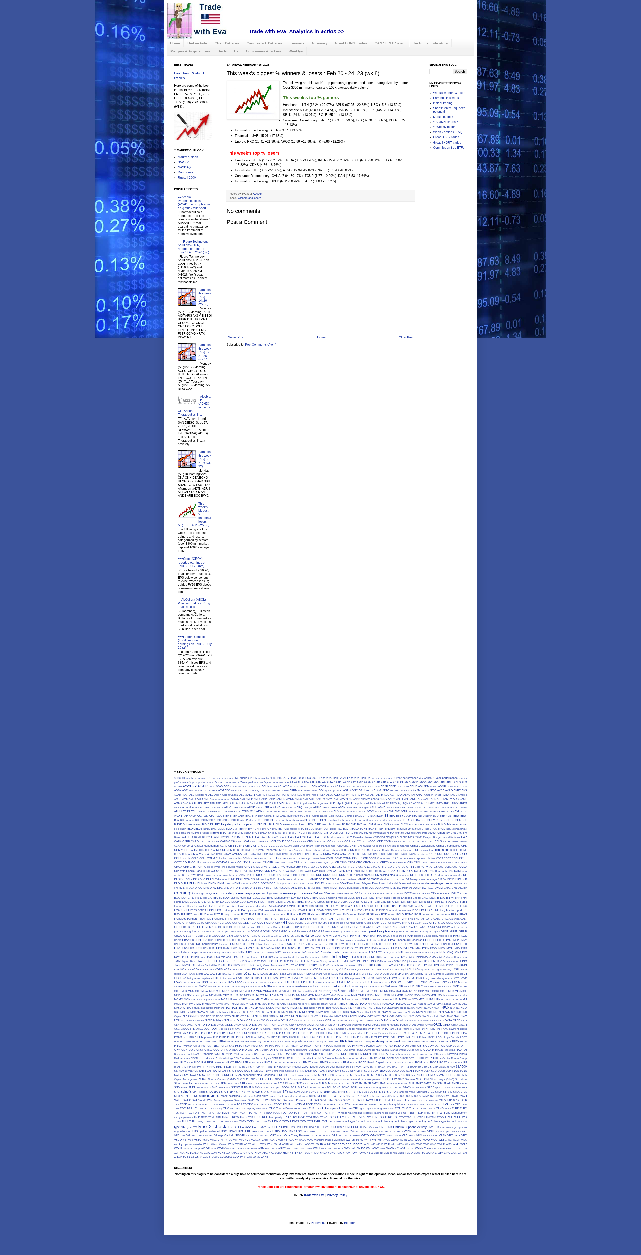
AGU (362, 790)
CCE (341, 841)
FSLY (301, 918)
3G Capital (425, 777)
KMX (442, 965)
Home (175, 43)
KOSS (233, 969)
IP (182, 956)
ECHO (386, 893)
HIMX (391, 939)
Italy (385, 957)
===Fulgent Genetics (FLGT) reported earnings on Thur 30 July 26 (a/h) (195, 642)
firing (442, 910)
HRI (394, 943)
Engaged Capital (411, 897)
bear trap (280, 820)
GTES (261, 935)
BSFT (304, 832)
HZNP (250, 948)
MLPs (291, 995)
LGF (371, 973)
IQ (241, 956)
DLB (464, 879)
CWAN (293, 871)
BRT (291, 832)
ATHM (178, 811)
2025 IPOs (360, 778)
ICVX (350, 948)
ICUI (343, 948)
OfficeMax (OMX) (348, 1020)
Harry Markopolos (442, 935)
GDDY (247, 922)
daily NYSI (406, 871)
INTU (401, 952)
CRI (404, 862)
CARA (178, 841)
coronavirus (406, 858)
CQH (325, 862)
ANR (433, 799)
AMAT (419, 794)
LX (403, 982)
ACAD (219, 786)
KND (457, 965)
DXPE (447, 887)
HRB (388, 943)
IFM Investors (379, 948)
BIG (217, 824)
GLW (340, 926)
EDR (421, 893)
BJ (343, 824)
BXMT (197, 837)
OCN (292, 1020)
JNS (373, 961)
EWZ (241, 906)
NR (453, 1012)
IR (259, 957)
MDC (218, 991)
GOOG (255, 931)
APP (296, 803)
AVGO (370, 811)
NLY (304, 1011)
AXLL (463, 811)
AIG (379, 790)
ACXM (360, 786)
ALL (299, 794)
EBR (341, 893)
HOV (304, 943)
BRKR (241, 832)
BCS (220, 820)
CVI (251, 871)
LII (465, 973)
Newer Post (236, 337)
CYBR (341, 870)
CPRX (312, 862)
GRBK (363, 931)
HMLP (455, 940)
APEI (219, 803)
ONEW (237, 1024)
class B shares (313, 850)
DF (465, 874)
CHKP (178, 849)
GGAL (449, 922)
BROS (255, 832)
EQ (222, 901)
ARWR (333, 807)
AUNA (284, 811)
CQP (331, 862)
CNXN (411, 854)
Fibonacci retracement (399, 910)
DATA (457, 870)
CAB (268, 837)
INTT (394, 952)
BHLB (191, 824)
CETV (248, 845)
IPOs (209, 956)
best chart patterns (362, 820)
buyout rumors (437, 832)
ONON (253, 1024)
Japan (185, 961)
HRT (421, 943)
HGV (308, 940)
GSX (243, 935)
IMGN (425, 948)
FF (347, 910)
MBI (412, 986)
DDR (335, 874)
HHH (314, 940)
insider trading (332, 952)
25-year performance (380, 778)
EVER (463, 901)
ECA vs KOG (368, 893)
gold (432, 926)
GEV (425, 922)
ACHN (265, 786)
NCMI (262, 1007)
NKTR (273, 1011)
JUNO (463, 961)
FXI (422, 918)
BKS (386, 824)
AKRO (449, 790)
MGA (392, 991)
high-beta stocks (370, 940)
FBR (456, 905)
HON (251, 943)
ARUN (325, 807)
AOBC (457, 798)
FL (222, 914)
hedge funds (249, 940)
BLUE (198, 828)
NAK (307, 1003)
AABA (305, 782)
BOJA (346, 828)
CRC (359, 862)
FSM (308, 918)
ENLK (432, 897)
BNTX (282, 828)
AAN (318, 782)
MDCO (226, 990)
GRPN (454, 931)
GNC (393, 926)
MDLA (243, 990)
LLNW (274, 978)
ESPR (329, 901)
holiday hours (210, 943)
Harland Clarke (422, 935)
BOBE (304, 828)
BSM (311, 832)
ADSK (177, 790)
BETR (405, 819)
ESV (366, 901)
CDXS (411, 841)
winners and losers (249, 197)
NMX (327, 1012)
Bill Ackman (283, 824)
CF (255, 845)
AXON (178, 815)
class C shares (331, 850)
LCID (256, 973)
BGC (423, 820)
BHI (185, 824)
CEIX (431, 841)
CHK (464, 845)
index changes (190, 952)
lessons (343, 973)
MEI (295, 991)
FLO (283, 914)
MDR (259, 990)
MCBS (441, 986)
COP (395, 858)
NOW (419, 1011)
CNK (363, 854)
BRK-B (233, 832)
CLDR (350, 849)
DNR (237, 883)
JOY (426, 961)
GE (285, 922)
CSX (367, 866)
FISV (177, 914)
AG (300, 790)
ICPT (337, 948)
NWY (464, 1016)
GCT (234, 922)
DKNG (451, 879)
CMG (253, 853)
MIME (463, 991)
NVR (391, 1016)
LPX (218, 982)
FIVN (210, 914)
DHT (214, 879)
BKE (359, 824)
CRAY (343, 862)
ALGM (243, 794)
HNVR (190, 944)
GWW (336, 935)
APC (206, 803)
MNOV (370, 995)
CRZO (311, 866)
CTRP (418, 866)
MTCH (423, 999)
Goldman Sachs (240, 931)
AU (264, 811)
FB (433, 905)
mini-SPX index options (194, 995)
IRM (270, 957)
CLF (417, 849)
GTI (276, 935)
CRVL (256, 866)
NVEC (370, 1016)
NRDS (187, 1016)
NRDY (195, 1016)
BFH (412, 819)
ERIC (300, 901)
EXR (365, 905)
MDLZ (251, 990)
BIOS (294, 824)
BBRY (443, 815)
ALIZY (271, 794)
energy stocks (392, 897)
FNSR (370, 914)
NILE (246, 1012)
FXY (427, 918)
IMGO (433, 948)
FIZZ (217, 914)
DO (251, 883)
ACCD (233, 786)
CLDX (366, 849)
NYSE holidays (214, 1020)
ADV (191, 790)
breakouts (206, 832)
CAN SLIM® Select (390, 43)
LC (245, 973)
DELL (413, 874)
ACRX (338, 786)
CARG (195, 841)
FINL (436, 910)
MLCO (260, 995)
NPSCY (428, 1012)
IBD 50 (285, 948)
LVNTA (386, 982)
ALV (392, 794)
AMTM (321, 799)
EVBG (455, 901)
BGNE (446, 820)
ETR (415, 901)
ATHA (463, 807)
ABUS (457, 782)
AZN (205, 815)
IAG (263, 948)
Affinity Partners (260, 790)
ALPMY (345, 794)
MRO (320, 999)
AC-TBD (203, 786)
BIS (324, 824)
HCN (218, 940)
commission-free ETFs (265, 858)
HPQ (375, 943)
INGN (290, 952)
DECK (375, 874)
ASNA (381, 807)
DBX (286, 874)
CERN (232, 845)
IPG (187, 956)
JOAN (379, 961)
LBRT (239, 973)
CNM (369, 854)
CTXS (434, 866)
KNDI (463, 965)
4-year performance (445, 777)
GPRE (304, 931)
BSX (317, 832)
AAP (332, 782)
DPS (206, 887)
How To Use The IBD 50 (322, 944)
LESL (334, 973)
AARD (346, 782)
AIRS (404, 790)
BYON (225, 837)
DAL (425, 870)
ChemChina (364, 845)
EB (321, 893)
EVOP (220, 906)
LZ (449, 982)
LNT (371, 978)
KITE (366, 965)
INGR (297, 952)
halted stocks (399, 935)
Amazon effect (432, 794)
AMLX (257, 799)
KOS (226, 969)
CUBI (455, 866)
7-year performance (251, 782)
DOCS (265, 883)
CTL (395, 866)
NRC (458, 1012)
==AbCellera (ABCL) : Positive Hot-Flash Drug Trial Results (194, 603)
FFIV (353, 910)
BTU (329, 832)
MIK (457, 990)
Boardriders (293, 828)
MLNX (283, 995)
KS (291, 969)
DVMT (385, 887)
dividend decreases (297, 879)
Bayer (380, 815)
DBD (259, 874)
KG (296, 965)
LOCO (393, 978)
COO (355, 858)
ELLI (263, 897)
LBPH (231, 973)
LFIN (358, 973)
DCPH (301, 875)
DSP (277, 887)
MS (344, 999)
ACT (345, 786)
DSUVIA (285, 887)
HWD (234, 948)
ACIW (300, 786)
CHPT (186, 849)
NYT (226, 1020)
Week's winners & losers (449, 93)
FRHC (228, 918)
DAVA (193, 874)
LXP (416, 982)
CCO (366, 841)
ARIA (220, 807)
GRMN (445, 931)
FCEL (186, 910)
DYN (454, 887)
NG (458, 1007)
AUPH (292, 811)
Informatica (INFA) (263, 952)
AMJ (242, 799)
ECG (379, 893)
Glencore (251, 927)
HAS (456, 935)
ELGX (256, 897)
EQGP (235, 901)
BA (227, 815)
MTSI (452, 999)
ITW (391, 957)
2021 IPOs (318, 777)
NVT (411, 1016)
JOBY (397, 961)
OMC (183, 1024)
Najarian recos (295, 1003)
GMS (386, 927)
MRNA (313, 999)
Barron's (349, 815)
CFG (260, 845)
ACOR (322, 786)
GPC (284, 931)
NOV (385, 1011)
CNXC (403, 854)
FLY (318, 914)
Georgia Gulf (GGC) (375, 922)
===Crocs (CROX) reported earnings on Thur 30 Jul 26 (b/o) (192, 562)
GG (443, 922)
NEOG (335, 1007)
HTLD (463, 944)
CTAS (374, 866)
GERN (403, 922)
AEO (227, 790)
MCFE (463, 986)
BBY (176, 819)
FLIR (260, 914)
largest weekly (443, 969)
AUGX (277, 811)
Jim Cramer (312, 961)
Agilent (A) (330, 790)
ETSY (430, 901)
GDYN (278, 922)
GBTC (192, 922)
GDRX (270, 922)
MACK (203, 986)
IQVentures (250, 957)
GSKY (222, 935)
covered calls (207, 862)
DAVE (200, 875)
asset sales (414, 807)
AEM (221, 790)
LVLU (368, 982)
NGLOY (184, 1012)
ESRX (344, 901)
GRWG (178, 935)
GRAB (328, 931)
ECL (393, 893)
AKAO (425, 790)
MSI (395, 999)
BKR (380, 824)
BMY (251, 828)
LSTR (254, 982)
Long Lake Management (437, 978)
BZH (240, 837)
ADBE (392, 786)
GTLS (290, 935)
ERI (294, 901)
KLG (417, 965)
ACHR (273, 786)
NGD (464, 1007)
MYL (258, 1003)
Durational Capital (357, 887)
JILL (303, 961)
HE (240, 940)
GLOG (286, 926)
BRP (285, 832)
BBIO (421, 815)
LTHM (295, 982)
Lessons (297, 43)
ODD (313, 1020)
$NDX (177, 778)
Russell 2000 (187, 177)
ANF (407, 798)
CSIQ (332, 866)
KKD (372, 965)
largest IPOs (426, 969)
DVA (371, 887)
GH (176, 926)
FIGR (428, 910)
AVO (385, 811)
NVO (385, 1016)
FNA (339, 914)
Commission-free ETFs (448, 147)
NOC (339, 1012)
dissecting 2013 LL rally (271, 879)
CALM (348, 837)
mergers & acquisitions (341, 991)
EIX (215, 897)
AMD (200, 798)
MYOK (272, 1003)
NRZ (208, 1016)
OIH (392, 1020)
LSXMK (272, 982)
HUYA (218, 948)
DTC (300, 887)
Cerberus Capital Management (200, 845)
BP (376, 828)
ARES (177, 807)
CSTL (354, 866)
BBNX (428, 815)
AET (240, 790)
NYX (233, 1020)
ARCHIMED (436, 803)
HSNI (444, 944)
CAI (304, 837)
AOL (464, 798)
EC (352, 893)
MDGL (235, 991)
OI (387, 1020)
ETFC (390, 901)
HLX (441, 940)
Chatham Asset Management (319, 845)
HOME (242, 943)
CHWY (217, 849)
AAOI (325, 782)
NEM (328, 1007)
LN (320, 978)
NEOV (343, 1007)
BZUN (247, 837)
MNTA (387, 995)
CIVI (279, 850)
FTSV (362, 918)
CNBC (300, 854)
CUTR (223, 871)
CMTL (285, 854)
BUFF (342, 832)
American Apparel (220, 799)
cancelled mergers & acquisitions (393, 837)
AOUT (193, 803)
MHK (451, 990)
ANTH (440, 799)
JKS (338, 961)
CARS (224, 841)
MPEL (251, 999)
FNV (377, 914)
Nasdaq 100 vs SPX (430, 1003)
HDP (234, 940)
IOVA (177, 956)
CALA (325, 837)
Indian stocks (229, 952)
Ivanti (397, 957)
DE (347, 874)
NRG (202, 1016)
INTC (378, 952)
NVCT (354, 1016)
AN (350, 798)
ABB (379, 782)
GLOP (295, 927)
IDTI (356, 948)
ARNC (277, 807)
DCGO (293, 875)
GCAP (215, 922)
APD (212, 803)
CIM (242, 850)
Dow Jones (185, 172)
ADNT (450, 786)
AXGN (450, 811)
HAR (410, 935)
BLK (440, 824)
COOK (364, 858)
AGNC (354, 790)
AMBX (177, 799)
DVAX (378, 887)
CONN (347, 858)
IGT (390, 948)
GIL (201, 926)
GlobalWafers (273, 927)
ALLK (322, 794)
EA (465, 887)
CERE (223, 845)
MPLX (259, 999)
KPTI (248, 969)
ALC (211, 794)
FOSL (418, 914)
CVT (280, 871)
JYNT (184, 965)
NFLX (445, 1007)
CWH (301, 871)
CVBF (238, 871)
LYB (430, 982)
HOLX (234, 943)
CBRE (302, 841)
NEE (305, 1007)
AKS (464, 790)
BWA (177, 837)
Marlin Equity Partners (364, 986)
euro (437, 901)
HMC (448, 939)
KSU (303, 969)
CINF (248, 850)
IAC (258, 948)
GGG (457, 922)
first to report (454, 910)
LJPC (246, 978)
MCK (184, 991)
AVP (391, 811)
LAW (192, 973)
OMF (198, 1024)
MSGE (380, 999)
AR (410, 803)
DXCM (439, 887)
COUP (187, 862)
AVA (342, 811)
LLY (287, 978)
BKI (365, 824)
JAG (435, 956)
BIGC (253, 824)
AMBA (445, 794)
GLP (302, 927)
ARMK (251, 807)
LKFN (257, 978)
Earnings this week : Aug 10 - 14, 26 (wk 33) (204, 297)
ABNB (414, 782)
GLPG (310, 927)
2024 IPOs (346, 777)
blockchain (180, 828)
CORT (439, 858)
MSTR (403, 999)
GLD (225, 927)
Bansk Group (311, 815)
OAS (249, 1020)
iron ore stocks (282, 957)
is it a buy (340, 957)
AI (375, 790)
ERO (313, 901)
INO (304, 952)
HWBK (227, 948)
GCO (228, 922)
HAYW (177, 940)
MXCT (227, 1003)
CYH (349, 870)
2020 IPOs (304, 777)
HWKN (241, 948)
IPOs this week (223, 956)
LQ (224, 982)
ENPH (450, 897)
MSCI (358, 999)
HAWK (463, 935)
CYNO (356, 871)
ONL (245, 1024)
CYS (371, 871)
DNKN (221, 883)
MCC (449, 986)
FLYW (325, 914)
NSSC (219, 1016)
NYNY (192, 1020)
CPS (319, 862)
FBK (444, 906)
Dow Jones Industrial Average (390, 883)
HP (348, 944)
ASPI (396, 807)
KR (254, 969)
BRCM (450, 828)
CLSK (191, 853)
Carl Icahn (205, 841)
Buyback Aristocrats (416, 832)
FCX (218, 910)
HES (296, 940)
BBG (414, 815)
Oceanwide (273, 1020)
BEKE (315, 820)
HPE (353, 943)
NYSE (200, 1020)
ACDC (257, 786)
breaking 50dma (190, 832)
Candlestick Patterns (264, 43)
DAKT (417, 870)
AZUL (219, 815)
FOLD (400, 914)
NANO (363, 1003)
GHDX (183, 927)
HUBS (184, 948)
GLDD (232, 927)
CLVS (199, 853)
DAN (431, 870)
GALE (445, 918)
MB (401, 986)
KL (383, 965)
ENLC (425, 897)
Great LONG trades (351, 43)
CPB (270, 862)
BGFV (431, 819)
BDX (267, 820)
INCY (177, 952)
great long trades (381, 931)
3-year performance (406, 777)
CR (337, 862)
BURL (349, 832)
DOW (343, 883)
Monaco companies (202, 999)
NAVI (234, 1007)
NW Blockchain (430, 1016)
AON (177, 803)
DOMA (310, 883)
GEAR (292, 922)
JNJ (358, 961)
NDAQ (285, 1007)
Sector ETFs (228, 51)
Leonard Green (321, 973)
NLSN (297, 1011)
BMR (235, 828)
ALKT (293, 794)
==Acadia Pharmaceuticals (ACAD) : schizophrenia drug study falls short (194, 202)
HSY (457, 943)
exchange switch (284, 905)
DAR (450, 871)
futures (395, 918)
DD (313, 874)
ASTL (425, 807)
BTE (323, 832)
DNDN (212, 883)
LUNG (339, 982)
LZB (454, 982)
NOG (346, 1012)
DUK (335, 887)
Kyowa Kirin (362, 969)
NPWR (446, 1011)
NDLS (294, 1007)
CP (265, 862)
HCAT (211, 940)
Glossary (319, 43)
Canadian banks (362, 837)
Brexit (215, 832)
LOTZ (456, 978)
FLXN (310, 914)
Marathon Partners (284, 986)
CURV (215, 870)
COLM (211, 858)
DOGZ (302, 883)
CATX (253, 841)
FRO (243, 918)
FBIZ (439, 906)
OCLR (284, 1020)
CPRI (297, 862)
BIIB (259, 824)
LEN (309, 973)
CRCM (367, 862)
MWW (219, 1003)
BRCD (441, 828)
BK (348, 824)
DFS (177, 879)
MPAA (236, 999)
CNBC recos (331, 853)
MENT (319, 990)
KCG (237, 965)
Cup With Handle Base (188, 870)
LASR (455, 969)
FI (377, 910)
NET (365, 1007)
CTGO (388, 866)
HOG (198, 943)
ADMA (433, 786)
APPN (369, 803)
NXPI (177, 1020)
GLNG (260, 927)
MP (230, 999)
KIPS (359, 965)
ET (372, 901)
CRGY (392, 862)
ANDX (391, 798)
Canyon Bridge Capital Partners (441, 837)
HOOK (296, 944)
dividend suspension (392, 879)
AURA (300, 811)
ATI (193, 811)
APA (199, 803)
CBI (273, 841)
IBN (312, 948)
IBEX (293, 948)
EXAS (270, 905)
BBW (456, 815)
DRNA (245, 887)
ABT (443, 782)
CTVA (425, 866)
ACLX (307, 786)
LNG (340, 978)
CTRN (410, 866)
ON (205, 1024)
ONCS (220, 1024)
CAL (317, 837)
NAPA (371, 1003)
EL (220, 897)
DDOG (327, 874)
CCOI (372, 841)
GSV (237, 935)
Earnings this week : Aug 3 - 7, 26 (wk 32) (204, 459)
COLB (194, 858)
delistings (404, 875)
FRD (201, 918)
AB (373, 782)
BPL (387, 828)
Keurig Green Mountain (268, 965)
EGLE (463, 893)
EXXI (371, 906)
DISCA (245, 879)
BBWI (463, 815)
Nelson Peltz (316, 1007)
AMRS (290, 798)
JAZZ (201, 961)
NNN (333, 1012)
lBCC (225, 973)
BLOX (191, 828)
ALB (191, 794)
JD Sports (247, 961)
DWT (425, 887)
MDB (212, 990)
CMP (265, 854)
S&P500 (183, 162)
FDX (309, 910)
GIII (195, 926)
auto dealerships (323, 811)
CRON (440, 862)
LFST (365, 973)
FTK (341, 918)
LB (219, 973)
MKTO (239, 995)
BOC (311, 828)
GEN (307, 922)
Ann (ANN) (424, 799)
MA (190, 986)
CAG (291, 837)
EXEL (327, 905)
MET (363, 991)
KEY (285, 965)
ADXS (207, 790)
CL (285, 849)
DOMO (319, 883)
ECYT (408, 893)
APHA (239, 803)
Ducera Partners (322, 887)
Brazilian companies (409, 828)
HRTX (429, 943)
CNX (396, 854)
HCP (224, 940)
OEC (334, 1020)
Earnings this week (446, 98)
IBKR (300, 948)
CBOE (288, 841)
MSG (373, 999)
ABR (430, 782)
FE (314, 910)
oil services (423, 1020)
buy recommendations (376, 832)
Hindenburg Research (409, 939)
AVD (355, 811)
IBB (278, 948)
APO (282, 803)
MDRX (267, 990)
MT (409, 999)
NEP (351, 1007)
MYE (242, 1003)
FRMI (236, 918)
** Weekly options (445, 127)
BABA (233, 815)
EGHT (455, 893)
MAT (387, 986)
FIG (421, 910)
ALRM (360, 794)
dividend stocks (368, 879)
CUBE (448, 866)
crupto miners (236, 866)
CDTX (403, 841)
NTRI (279, 1016)
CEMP (454, 841)
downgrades (416, 883)
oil (401, 1020)
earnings (183, 892)
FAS (416, 906)
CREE (384, 862)
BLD (411, 824)
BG (418, 819)
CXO (322, 871)
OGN (377, 1020)
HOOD (288, 943)
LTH (287, 982)
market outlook (341, 986)
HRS (415, 944)
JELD (283, 961)
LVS (393, 982)
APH (232, 803)
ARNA (268, 807)
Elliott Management (278, 897)
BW (465, 832)
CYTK (378, 871)
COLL (202, 858)
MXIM (235, 1003)
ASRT (403, 807)
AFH (273, 790)
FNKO (361, 914)
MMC (304, 995)
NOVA (392, 1012)
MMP (318, 995)
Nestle (358, 1007)
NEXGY (428, 1007)
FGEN (360, 910)
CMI (259, 854)
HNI (176, 944)
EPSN (207, 901)
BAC (248, 815)
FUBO (370, 918)
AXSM (192, 815)
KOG (203, 969)
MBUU (433, 986)
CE (417, 841)
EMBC (307, 897)
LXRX (423, 982)
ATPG (231, 811)
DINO (231, 879)
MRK (297, 999)
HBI (198, 939)
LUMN (318, 982)
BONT (363, 828)
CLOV (177, 854)
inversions (418, 952)
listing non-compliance (200, 978)
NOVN (411, 1012)
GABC (437, 918)
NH (207, 1012)
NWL (457, 1016)
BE (272, 819)
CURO (206, 871)
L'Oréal (387, 969)
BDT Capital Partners (243, 820)
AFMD (285, 790)
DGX (196, 879)
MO (393, 995)
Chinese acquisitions (422, 845)
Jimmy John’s (327, 961)
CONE (338, 858)
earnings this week (297, 893)
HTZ (177, 948)
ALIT (264, 794)
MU (465, 999)
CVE (245, 871)
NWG (450, 1016)
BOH (326, 828)
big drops (228, 824)
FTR (355, 918)
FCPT (211, 910)
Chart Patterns (227, 43)
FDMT (301, 910)
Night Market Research (229, 1012)
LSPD (246, 982)
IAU (273, 948)
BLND (455, 824)
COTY (178, 862)
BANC (283, 815)
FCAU (178, 910)
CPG (282, 862)
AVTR (403, 811)
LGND (393, 973)
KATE (224, 965)
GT (249, 935)
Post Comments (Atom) (260, 344)
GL (220, 927)
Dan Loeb (441, 871)
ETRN (422, 901)
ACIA (286, 786)
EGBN (440, 893)
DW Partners (404, 887)
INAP (464, 948)
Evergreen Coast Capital (188, 906)
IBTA (317, 948)
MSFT (365, 999)
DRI (238, 887)
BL (398, 824)
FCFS (193, 910)
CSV (361, 866)
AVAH (349, 811)
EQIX (243, 901)
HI (325, 940)
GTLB (282, 935)
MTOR (444, 999)
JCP (233, 961)
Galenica (454, 918)
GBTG (200, 922)
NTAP (235, 1016)
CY (335, 870)
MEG (289, 991)
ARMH (242, 807)
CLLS (456, 850)
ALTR (379, 794)
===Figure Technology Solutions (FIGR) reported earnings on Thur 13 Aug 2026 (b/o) (193, 247)
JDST (256, 961)
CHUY (208, 850)
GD (240, 922)
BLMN (447, 824)
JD (239, 961)
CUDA (463, 866)
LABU (408, 969)
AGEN (306, 790)
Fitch (196, 914)
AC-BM (178, 786)
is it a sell (355, 957)
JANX (177, 961)
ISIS (365, 957)
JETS (290, 961)
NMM (319, 1011)
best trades (394, 820)
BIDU (211, 824)
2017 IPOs (290, 777)
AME (206, 799)
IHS (395, 948)
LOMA (418, 978)
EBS (347, 893)
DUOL (342, 887)
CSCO (324, 866)
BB (386, 815)
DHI (208, 879)
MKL (232, 995)
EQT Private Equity (271, 901)
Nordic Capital (365, 1012)
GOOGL (265, 931)
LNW (377, 978)
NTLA (250, 1016)
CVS (274, 870)
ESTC (359, 901)
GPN (297, 931)
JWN (177, 965)
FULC (387, 918)
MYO (264, 1003)
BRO (248, 832)
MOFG (426, 995)
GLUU (332, 926)
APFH (225, 803)
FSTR (315, 918)
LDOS (264, 973)
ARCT (447, 803)
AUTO (308, 811)
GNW (409, 926)
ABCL (400, 782)
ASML (373, 807)
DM (199, 883)
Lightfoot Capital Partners (448, 973)
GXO (343, 935)
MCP (198, 991)
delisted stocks (389, 874)
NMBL (311, 1011)
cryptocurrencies (296, 866)
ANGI (413, 798)
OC (263, 1020)
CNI (357, 854)
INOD (311, 952)
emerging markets (336, 897)
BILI (265, 824)
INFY (278, 952)
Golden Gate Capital (218, 931)
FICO (415, 910)
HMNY (463, 940)
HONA (258, 944)
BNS (274, 828)
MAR (260, 986)
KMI (436, 965)
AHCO (369, 790)
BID (204, 824)
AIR (391, 790)
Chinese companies (448, 845)
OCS (299, 1020)
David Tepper (229, 875)
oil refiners (410, 1020)
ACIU (293, 786)
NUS (322, 1016)
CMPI (272, 854)
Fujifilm (379, 918)
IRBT (264, 956)
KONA (210, 969)
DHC (202, 879)
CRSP (193, 866)
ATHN (186, 811)
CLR (184, 854)
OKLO (440, 1020)
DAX (248, 875)
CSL (339, 866)
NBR (247, 1007)
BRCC (433, 828)
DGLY (189, 879)
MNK (354, 995)
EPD (200, 901)
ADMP (442, 786)
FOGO (391, 914)
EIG (210, 897)
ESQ (337, 901)
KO (182, 969)
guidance (307, 935)
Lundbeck (329, 982)
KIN (320, 965)
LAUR (185, 973)
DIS (238, 879)
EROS (321, 901)
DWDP (417, 887)
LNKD (365, 978)
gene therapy (319, 922)
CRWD (273, 866)
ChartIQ (297, 845)
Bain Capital (265, 815)
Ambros (462, 794)
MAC (195, 986)
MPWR (275, 999)
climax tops (427, 850)
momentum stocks (456, 995)
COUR (195, 862)
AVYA (419, 811)
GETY (418, 922)
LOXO (185, 982)
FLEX (244, 914)
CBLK (280, 841)
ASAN (341, 807)
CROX (178, 866)
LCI (250, 973)
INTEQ (387, 952)
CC (329, 841)
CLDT (358, 850)
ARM (235, 807)
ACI (280, 786)
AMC (185, 798)
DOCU (273, 883)
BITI (338, 824)
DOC (256, 883)
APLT (275, 803)
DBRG (271, 875)
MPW (267, 999)
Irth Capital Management (306, 957)
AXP (185, 815)
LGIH (386, 973)
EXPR (357, 905)
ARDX (463, 803)
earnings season (272, 893)
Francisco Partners (186, 918)
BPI (381, 828)
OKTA (448, 1020)
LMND (308, 978)
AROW (292, 807)
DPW (213, 887)
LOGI (401, 978)
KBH (231, 965)
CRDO (375, 862)
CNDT (350, 853)
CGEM (279, 845)
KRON (268, 969)
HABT (358, 935)
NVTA (418, 1016)
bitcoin (331, 824)
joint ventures (415, 961)
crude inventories (217, 866)
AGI (321, 790)
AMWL (329, 799)
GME (379, 927)
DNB (205, 883)
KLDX (410, 965)
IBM (306, 948)
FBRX (463, 906)
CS (317, 866)
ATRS (245, 811)
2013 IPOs (276, 778)
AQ (400, 803)
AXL (457, 811)
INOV (318, 952)
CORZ (447, 858)
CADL (283, 837)
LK (251, 978)
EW (227, 905)
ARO (284, 807)
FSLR (293, 918)
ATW (259, 811)
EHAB (195, 897)
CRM (417, 862)
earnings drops (225, 893)
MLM (276, 995)
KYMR (350, 969)
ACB (226, 786)
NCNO (270, 1007)
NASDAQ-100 (182, 1007)
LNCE (332, 978)
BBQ (436, 815)
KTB (309, 969)
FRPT (259, 918)
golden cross (197, 931)
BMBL (206, 828)
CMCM (227, 853)
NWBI (443, 1016)
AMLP (249, 798)
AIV (410, 790)
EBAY (327, 893)
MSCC (350, 999)
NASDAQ (184, 167)
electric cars (238, 897)
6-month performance (227, 782)
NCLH (254, 1007)
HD (229, 939)
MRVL (337, 999)
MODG (409, 995)
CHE (346, 845)
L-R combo (376, 969)
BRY (297, 832)
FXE (416, 918)
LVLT (361, 982)
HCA (204, 939)
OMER (190, 1024)
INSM (346, 952)
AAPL (339, 782)
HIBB (331, 939)
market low (323, 986)
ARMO (259, 807)
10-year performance (221, 778)
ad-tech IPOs (372, 786)
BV (448, 832)
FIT (183, 914)
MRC (282, 999)
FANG (409, 906)
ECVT (400, 893)
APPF (333, 803)
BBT (450, 815)
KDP (243, 965)
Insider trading (443, 103)
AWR (433, 811)
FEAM (320, 910)
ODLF (320, 1020)
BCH (197, 820)
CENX (177, 845)
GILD (208, 926)
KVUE (342, 969)
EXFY (334, 906)
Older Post (406, 337)
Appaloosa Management (314, 803)
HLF (430, 939)
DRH (232, 887)
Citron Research (266, 849)
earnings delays (203, 893)
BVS (459, 832)
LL (262, 978)
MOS (224, 999)
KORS (219, 969)
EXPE (349, 905)
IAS (268, 948)
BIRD (318, 824)
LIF (431, 973)
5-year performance (201, 782)
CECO (423, 841)
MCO (191, 990)
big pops (243, 824)
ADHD (413, 786)
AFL (278, 790)
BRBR (425, 828)
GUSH (318, 935)
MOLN (441, 995)
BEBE (307, 819)
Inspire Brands (358, 952)
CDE (380, 841)
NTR (265, 1016)
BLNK (463, 824)
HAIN (366, 935)
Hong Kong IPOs (273, 944)
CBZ (324, 841)
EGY (184, 897)
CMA (212, 854)
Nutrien (329, 1016)
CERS (240, 845)
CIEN (229, 849)
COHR (463, 853)
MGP (421, 991)
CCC (335, 841)
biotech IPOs (306, 824)
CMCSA (237, 853)
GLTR (324, 927)
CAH (298, 837)
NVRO (398, 1016)
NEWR (419, 1007)
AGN (346, 790)
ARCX (455, 803)
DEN (420, 875)
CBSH (311, 841)
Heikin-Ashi (197, 43)
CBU (318, 841)
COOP (372, 858)
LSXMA (263, 982)
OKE (433, 1020)
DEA (352, 875)
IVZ (403, 956)
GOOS (276, 931)
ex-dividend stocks (255, 906)
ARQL (300, 807)
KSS (297, 969)
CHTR (200, 850)
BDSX (226, 820)
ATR (238, 811)
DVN (393, 887)
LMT (315, 978)
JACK (427, 956)
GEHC (300, 922)
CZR (386, 870)
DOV (336, 883)
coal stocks (421, 854)
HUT (211, 948)
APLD (267, 803)
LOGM (410, 978)
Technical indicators (430, 43)
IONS (457, 952)
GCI (222, 922)
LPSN (204, 982)
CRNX (432, 862)
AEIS (214, 790)
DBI (265, 874)
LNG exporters (352, 978)
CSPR (346, 866)
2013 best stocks (258, 778)
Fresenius (218, 918)
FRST (274, 918)
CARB (186, 841)
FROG (250, 918)
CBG (268, 841)
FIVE (203, 914)
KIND (326, 965)
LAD (416, 969)
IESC (367, 948)
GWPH (327, 935)
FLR (289, 914)
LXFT (409, 982)
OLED (456, 1020)
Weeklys (296, 51)
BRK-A (224, 832)
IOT (464, 952)
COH (455, 853)
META (370, 991)
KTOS (316, 969)
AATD (360, 782)
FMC (333, 914)
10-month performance (195, 778)
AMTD (313, 798)
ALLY (337, 794)
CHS (194, 849)
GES (411, 922)
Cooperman (384, 858)
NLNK (281, 1012)
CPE (276, 862)
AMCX (192, 799)
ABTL (449, 782)
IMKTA (441, 948)
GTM (297, 935)
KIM (314, 965)
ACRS (330, 786)
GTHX (269, 935)
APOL (289, 803)
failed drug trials (395, 906)
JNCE (352, 961)
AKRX (457, 790)
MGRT (435, 991)
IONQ (450, 952)
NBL (240, 1007)
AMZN (344, 798)
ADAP (384, 786)
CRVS (264, 866)
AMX (336, 799)
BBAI (392, 815)
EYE (377, 906)
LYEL (436, 982)
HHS (321, 940)
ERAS (287, 901)
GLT (317, 927)
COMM (246, 858)
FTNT (348, 918)
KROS (276, 969)
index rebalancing (210, 952)
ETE (383, 901)
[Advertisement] (340, 16)
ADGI (406, 786)
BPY (393, 828)
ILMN (411, 948)
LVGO (354, 982)
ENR (457, 897)
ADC (399, 786)
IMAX (418, 948)
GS (185, 935)
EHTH (203, 897)
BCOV (205, 820)
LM (301, 978)
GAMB (178, 922)
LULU (310, 982)
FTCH (329, 918)
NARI (378, 1003)
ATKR (199, 811)
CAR (464, 837)
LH (399, 973)
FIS (465, 910)
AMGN (235, 798)
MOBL (400, 995)
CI (223, 849)
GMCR (370, 926)
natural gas (198, 1007)
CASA (232, 841)
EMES (351, 897)
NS (213, 1016)
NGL (176, 1012)
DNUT (244, 883)
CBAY (261, 841)
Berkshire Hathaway (338, 820)
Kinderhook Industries (342, 965)
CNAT (293, 854)
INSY (371, 952)
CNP (375, 854)
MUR (185, 1003)
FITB (189, 914)
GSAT (191, 935)
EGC (448, 893)
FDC (294, 910)
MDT (275, 990)
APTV (385, 803)
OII (397, 1020)
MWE (205, 1003)
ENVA (185, 901)
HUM (191, 948)
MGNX (413, 990)
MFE (376, 991)
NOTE (377, 1012)
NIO (252, 1011)
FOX (433, 914)
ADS (464, 786)
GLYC (355, 927)
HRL (400, 943)
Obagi (256, 1020)
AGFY (314, 790)
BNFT (258, 828)
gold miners (443, 926)
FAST (422, 905)
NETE (372, 1007)
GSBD (199, 935)
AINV (385, 790)
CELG (438, 841)
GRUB (463, 931)
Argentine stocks (192, 807)
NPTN (437, 1011)
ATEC (456, 807)
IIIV (400, 948)
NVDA (362, 1016)
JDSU (264, 961)
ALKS (285, 794)
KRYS (284, 969)
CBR (295, 841)
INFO (248, 952)
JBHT (208, 961)
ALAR (185, 794)
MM (298, 995)
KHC (309, 965)
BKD (353, 824)
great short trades (407, 931)
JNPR (366, 961)
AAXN (367, 782)
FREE (207, 918)
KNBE (449, 965)
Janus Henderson (456, 957)
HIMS (384, 940)
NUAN (300, 1016)
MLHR (269, 995)
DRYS (253, 887)
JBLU (221, 961)
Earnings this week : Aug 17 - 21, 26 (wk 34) (204, 352)
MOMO (178, 999)
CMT (278, 854)
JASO (193, 961)
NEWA (411, 1007)
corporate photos (424, 858)
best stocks (380, 820)
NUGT (314, 1016)
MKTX (247, 995)
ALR (353, 794)
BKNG (372, 824)
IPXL (236, 956)
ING (284, 952)
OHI (383, 1020)
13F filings (241, 777)
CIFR (236, 850)
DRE (226, 887)
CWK (308, 870)
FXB (410, 918)
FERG (328, 910)
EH (189, 897)
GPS (321, 931)
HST (450, 944)
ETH (397, 901)
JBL (215, 961)
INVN (442, 952)
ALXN (399, 794)
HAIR (373, 935)
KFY (291, 965)
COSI (455, 858)
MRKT (304, 999)
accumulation (245, 786)
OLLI (464, 1020)
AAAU (297, 782)
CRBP (351, 862)
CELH (446, 841)
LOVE (463, 978)
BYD (209, 837)
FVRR (403, 918)
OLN (176, 1024)
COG (447, 853)
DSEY (261, 887)
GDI (254, 922)
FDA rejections (248, 910)
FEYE (342, 910)
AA (291, 782)
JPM (432, 961)
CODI (432, 853)
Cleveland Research (402, 850)
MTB (415, 999)
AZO (212, 815)
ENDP (379, 897)
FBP (450, 906)
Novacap (402, 1012)
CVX (286, 870)
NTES (243, 1016)
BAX (373, 815)
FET (335, 910)
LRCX (230, 982)
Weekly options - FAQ (447, 132)
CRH (399, 862)
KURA (324, 969)
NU (293, 1016)
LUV (347, 982)
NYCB (184, 1020)
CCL (359, 841)
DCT (308, 875)
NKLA (265, 1012)
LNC (325, 978)
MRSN (329, 999)
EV (443, 901)
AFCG (247, 790)
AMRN (281, 798)
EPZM (215, 901)
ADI (420, 786)
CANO (418, 837)
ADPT (457, 786)
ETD (377, 901)
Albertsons (201, 794)
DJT (440, 879)
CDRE (395, 841)
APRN (377, 803)
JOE (403, 961)
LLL (267, 978)
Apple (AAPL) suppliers (351, 803)
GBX (208, 922)
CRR (186, 866)
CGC (272, 845)
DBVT (279, 875)
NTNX (258, 1016)
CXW (329, 870)
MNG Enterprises (340, 995)
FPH (447, 914)
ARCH (425, 803)
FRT (281, 918)
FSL (286, 918)
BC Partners (187, 820)
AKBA (432, 790)
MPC (244, 999)
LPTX (212, 982)
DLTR (193, 883)
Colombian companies (229, 858)
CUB (441, 866)
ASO (389, 807)
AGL (339, 790)
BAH (254, 815)
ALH (258, 794)
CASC (239, 841)
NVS (405, 1016)
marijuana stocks (305, 986)
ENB (372, 897)
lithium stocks (227, 978)
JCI (228, 961)
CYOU (364, 871)
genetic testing (336, 922)
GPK (290, 931)
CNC (343, 853)
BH (452, 820)
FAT (429, 906)
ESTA (352, 901)
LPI (198, 982)
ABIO (407, 782)
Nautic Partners (215, 1007)
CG (266, 845)
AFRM (293, 790)
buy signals (397, 832)
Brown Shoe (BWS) (271, 832)
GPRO (313, 931)
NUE (307, 1016)
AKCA (440, 790)
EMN (359, 897)
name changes (348, 1003)
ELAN (226, 897)
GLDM (241, 927)
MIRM (212, 995)
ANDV (383, 798)
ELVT (300, 897)
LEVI (352, 973)
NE (300, 1007)
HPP (368, 944)
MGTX (443, 991)
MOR (217, 999)
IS (330, 957)
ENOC (441, 897)
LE (270, 973)
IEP (361, 948)
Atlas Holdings (211, 811)
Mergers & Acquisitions (190, 51)
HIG (337, 939)
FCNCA (202, 910)
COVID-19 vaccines (249, 862)
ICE (323, 948)
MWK (212, 1003)
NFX (452, 1007)
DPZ (220, 887)
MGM (405, 990)
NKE (258, 1011)
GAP (185, 922)
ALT (367, 794)
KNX (176, 969)
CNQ (382, 854)
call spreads (337, 837)
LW (399, 982)
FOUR (426, 914)
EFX (433, 893)
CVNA (258, 870)
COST (463, 858)
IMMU (449, 948)
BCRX (212, 820)
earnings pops (249, 893)
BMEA (221, 828)
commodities (318, 858)
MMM (311, 995)
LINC (183, 978)
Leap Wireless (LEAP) (293, 973)
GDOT (261, 922)
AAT (353, 782)
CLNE (463, 850)
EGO (177, 897)
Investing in (431, 952)
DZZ (460, 887)
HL (425, 939)
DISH (254, 879)
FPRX (454, 914)
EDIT (415, 893)
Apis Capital (251, 803)
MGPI (428, 991)
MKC (226, 995)
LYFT (444, 982)
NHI (212, 1012)
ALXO (406, 794)
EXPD (342, 906)
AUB (269, 811)
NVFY (377, 1016)
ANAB (356, 799)
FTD (336, 918)
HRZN (437, 944)
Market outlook (188, 157)
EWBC (233, 906)
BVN (453, 832)
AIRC (397, 790)
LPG (192, 982)
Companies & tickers (263, 51)
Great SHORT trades (447, 142)
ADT (185, 790)
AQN (405, 803)
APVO (393, 803)
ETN (403, 901)
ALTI (373, 794)
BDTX (260, 820)
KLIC (424, 965)
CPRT (304, 862)
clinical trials (443, 850)
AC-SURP (190, 786)
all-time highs (310, 794)
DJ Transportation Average (421, 879)
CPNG (289, 862)
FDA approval (230, 910)
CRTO (202, 866)
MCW (204, 990)
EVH (205, 906)
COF (440, 853)
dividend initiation (347, 879)
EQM (250, 901)
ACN (314, 786)
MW (198, 1003)
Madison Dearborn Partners (224, 986)
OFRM (369, 1020)
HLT (435, 939)
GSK (215, 935)
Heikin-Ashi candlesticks (271, 940)
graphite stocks (350, 931)
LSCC (238, 982)
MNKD (362, 995)
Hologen (224, 944)
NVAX (345, 1016)
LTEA (281, 982)
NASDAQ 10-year (406, 1003)
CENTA (463, 841)
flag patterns (232, 914)
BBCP (407, 815)
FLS (295, 914)
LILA (177, 978)
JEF (276, 961)
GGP (464, 922)
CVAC (230, 871)
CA (257, 837)
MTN (437, 999)
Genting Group (354, 922)
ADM (426, 786)
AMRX (298, 799)
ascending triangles (357, 807)
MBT (426, 986)
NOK (353, 1011)
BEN (323, 819)
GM (362, 926)
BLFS (434, 824)
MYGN (250, 1003)
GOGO (424, 926)
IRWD (325, 957)
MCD (456, 986)
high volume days (350, 940)
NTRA (272, 1016)
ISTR (379, 957)
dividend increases (323, 879)
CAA (262, 837)
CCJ (347, 841)
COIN (186, 858)
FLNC (276, 914)
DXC (431, 887)
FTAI (321, 918)
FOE (384, 914)
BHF (464, 820)
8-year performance (275, 782)
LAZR (213, 973)
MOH (434, 995)
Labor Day (398, 969)
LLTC (282, 978)
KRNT (260, 969)
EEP (427, 893)
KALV (216, 965)
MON (187, 999)
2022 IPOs (332, 778)
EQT (256, 901)
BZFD (233, 837)
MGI (398, 990)
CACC (275, 837)
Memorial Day (306, 991)
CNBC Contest (313, 854)
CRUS (248, 866)
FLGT (252, 914)
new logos (400, 1007)
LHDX (405, 973)
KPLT (241, 969)
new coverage (385, 1007)
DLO (177, 883)
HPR (381, 944)
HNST (182, 944)
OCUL (306, 1020)
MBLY (419, 986)
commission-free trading (295, 858)
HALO (386, 935)
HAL (379, 935)
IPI (192, 956)
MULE (177, 1003)
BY (204, 837)
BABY (241, 815)
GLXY (347, 927)
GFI (431, 922)
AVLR (378, 811)
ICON (330, 948)
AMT (305, 799)
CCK (353, 841)
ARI (214, 807)
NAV (227, 1007)
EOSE (193, 901)
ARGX (207, 807)
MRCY (289, 999)
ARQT (308, 807)
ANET (399, 798)
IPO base (200, 957)
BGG (439, 819)
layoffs (199, 973)
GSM (230, 935)
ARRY (317, 807)
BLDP (418, 824)
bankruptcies (295, 815)
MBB (406, 986)
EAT (315, 893)
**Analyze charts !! (445, 122)
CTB (381, 866)
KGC (302, 965)
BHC (458, 819)
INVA (408, 952)
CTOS (401, 866)
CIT (254, 850)
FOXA (440, 914)
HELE (289, 939)
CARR (215, 841)
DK (444, 879)
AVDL (362, 811)
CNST (389, 854)
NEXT (437, 1007)
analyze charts (370, 798)
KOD (188, 969)
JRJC (439, 961)
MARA (268, 986)
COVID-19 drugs (226, 862)
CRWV (281, 866)
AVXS (411, 811)
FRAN (463, 914)
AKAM (416, 790)
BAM (276, 815)
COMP (330, 858)
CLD (343, 850)
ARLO (228, 807)
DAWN (241, 875)
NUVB (337, 1016)
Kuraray (333, 969)
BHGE (178, 824)
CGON (288, 845)
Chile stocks (379, 845)
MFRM (384, 990)
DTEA (307, 887)
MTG (430, 999)
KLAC (389, 965)
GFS (437, 922)
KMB (430, 965)
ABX (464, 782)
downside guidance (438, 883)
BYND (216, 837)
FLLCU (268, 914)
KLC (403, 965)
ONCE (212, 1024)
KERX (250, 965)
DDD (319, 874)
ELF (249, 897)
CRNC (424, 862)
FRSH (267, 918)
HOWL (341, 944)
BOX (371, 828)
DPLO (198, 887)
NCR (278, 1007)
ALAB (177, 794)
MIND (177, 995)
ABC (393, 782)
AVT (397, 811)
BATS (366, 815)
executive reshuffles (309, 906)
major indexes (249, 986)
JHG (297, 961)
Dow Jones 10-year (359, 883)
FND (346, 914)
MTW (459, 999)
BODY (319, 828)
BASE (358, 815)
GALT (463, 918)
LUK (302, 982)
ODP (328, 1020)
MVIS (192, 1003)
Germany (393, 922)
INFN (241, 952)
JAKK (442, 956)
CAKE (310, 837)
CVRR (266, 870)
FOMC (409, 914)
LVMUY (377, 982)
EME (322, 897)
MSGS (389, 999)
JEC (270, 961)
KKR (378, 965)
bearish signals (295, 820)
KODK (195, 969)
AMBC (453, 794)
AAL (312, 782)
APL (261, 803)
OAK (242, 1020)
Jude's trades (450, 961)
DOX (191, 887)
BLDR (426, 824)
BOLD (355, 828)
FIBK (382, 910)
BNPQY (266, 828)
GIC (190, 927)
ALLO (329, 794)
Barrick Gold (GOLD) (332, 815)
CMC (219, 854)
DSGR (269, 887)
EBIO (334, 893)
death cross (363, 874)
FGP (367, 910)
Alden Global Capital (226, 794)
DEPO (434, 874)
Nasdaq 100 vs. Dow (454, 1003)
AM (413, 794)
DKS (458, 879)
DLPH (184, 883)
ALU (386, 794)
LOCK (384, 978)
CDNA (388, 841)
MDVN (282, 991)
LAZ (206, 973)
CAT (246, 841)
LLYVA (295, 978)
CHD (340, 845)
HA (352, 935)
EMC (315, 897)
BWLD (185, 837)
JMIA (345, 961)
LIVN (239, 978)
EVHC (212, 906)
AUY (336, 811)
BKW (393, 824)
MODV (417, 995)
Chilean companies (398, 845)
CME (246, 853)
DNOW (230, 883)
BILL (272, 824)
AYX (199, 815)
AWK (426, 811)
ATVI (252, 811)
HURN (204, 948)
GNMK (401, 927)
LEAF (276, 973)
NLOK (289, 1012)
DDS (342, 874)
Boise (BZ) (336, 828)
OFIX (362, 1020)
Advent (198, 790)
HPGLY (361, 944)
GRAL (336, 931)
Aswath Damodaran (440, 807)
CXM (315, 870)
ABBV (385, 782)
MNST (379, 995)
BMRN (243, 828)
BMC (214, 828)
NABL (283, 1003)
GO (416, 926)
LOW (177, 982)
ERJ (307, 901)
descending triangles (450, 875)
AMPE (265, 799)
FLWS (302, 914)
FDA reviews (283, 910)
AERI (234, 790)
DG (182, 879)
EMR (365, 897)
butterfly (358, 832)
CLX (206, 853)
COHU (178, 858)
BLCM (404, 824)
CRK (410, 862)
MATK (394, 986)
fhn (373, 910)
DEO (426, 875)
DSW (294, 887)
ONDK (229, 1024)
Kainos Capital (204, 965)
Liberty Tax (421, 973)
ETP (409, 901)
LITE (216, 978)
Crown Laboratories (455, 862)
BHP (198, 824)
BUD (335, 832)
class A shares (296, 850)
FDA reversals (266, 910)
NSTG (227, 1016)
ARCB (416, 803)
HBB (193, 940)
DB (253, 875)
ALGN (251, 794)
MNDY (326, 995)
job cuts (388, 961)
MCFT (177, 991)
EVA (448, 901)
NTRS (287, 1016)
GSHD (207, 935)
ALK (278, 794)
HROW (408, 944)
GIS (214, 926)
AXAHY (441, 811)
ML (253, 995)
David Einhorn (213, 875)
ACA (212, 786)
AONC (184, 803)
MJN (219, 995)
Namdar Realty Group (324, 1003)
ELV (293, 897)
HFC (302, 940)
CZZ (392, 870)
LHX (412, 973)
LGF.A (378, 973)
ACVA (352, 786)
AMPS (273, 799)
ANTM (448, 798)
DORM (328, 883)
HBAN (186, 939)
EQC (227, 901)
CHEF (353, 845)
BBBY (399, 815)
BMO (229, 828)
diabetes (222, 879)
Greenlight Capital (429, 931)
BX (191, 837)
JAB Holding (416, 956)
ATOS (224, 811)
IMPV (457, 948)
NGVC (201, 1011)
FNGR (353, 914)
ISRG (372, 956)
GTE (254, 935)
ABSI (436, 782)
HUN (198, 948)
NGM (193, 1012)
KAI (193, 965)
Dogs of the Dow (288, 883)
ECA (357, 893)
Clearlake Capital (380, 850)
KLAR (397, 965)
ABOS (423, 782)
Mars (381, 986)
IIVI (405, 948)
